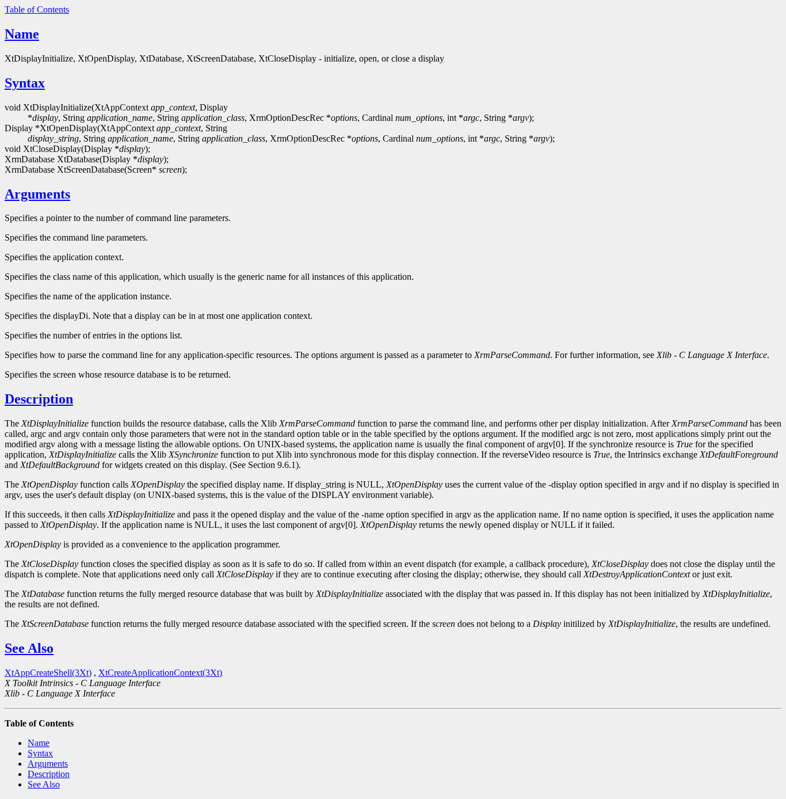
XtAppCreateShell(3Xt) (48, 673)
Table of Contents (37, 9)
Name (22, 33)
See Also (29, 648)
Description (39, 398)
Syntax (25, 82)
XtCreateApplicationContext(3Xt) (160, 673)
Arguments (37, 194)
